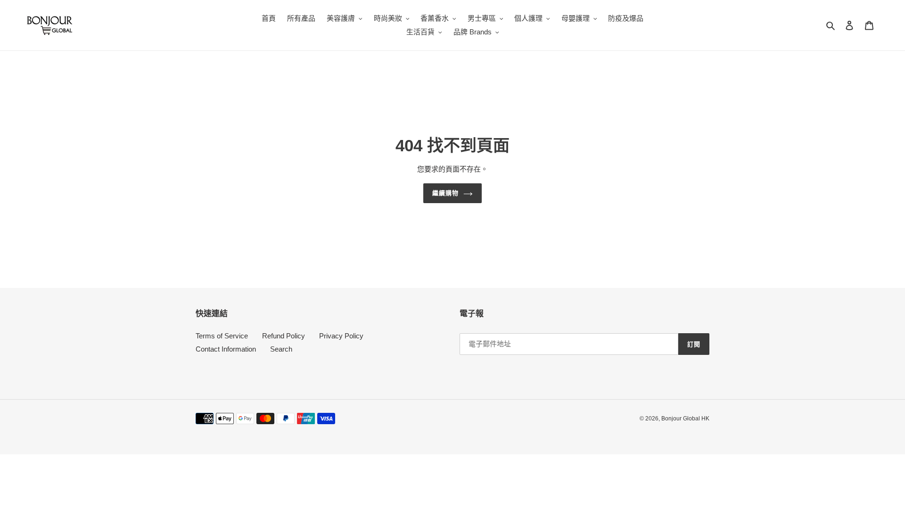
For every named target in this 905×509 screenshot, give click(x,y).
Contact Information (226, 349)
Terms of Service (222, 336)
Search (281, 349)
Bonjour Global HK (685, 418)
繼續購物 (445, 193)
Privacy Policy (341, 336)
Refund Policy (283, 336)
